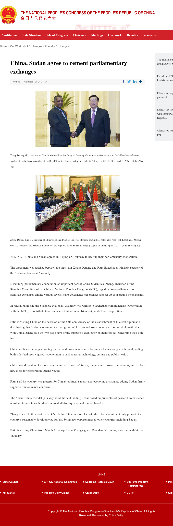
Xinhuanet (9, 492)
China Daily (92, 492)
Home (3, 46)
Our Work (15, 46)
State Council (10, 481)
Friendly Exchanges (57, 46)
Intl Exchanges (33, 46)
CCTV (130, 492)
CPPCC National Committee (60, 481)
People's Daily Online (56, 492)
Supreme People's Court (99, 481)
